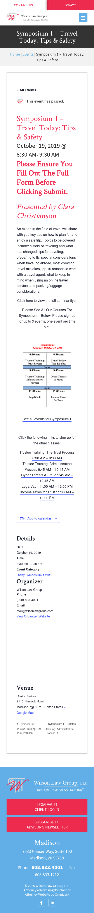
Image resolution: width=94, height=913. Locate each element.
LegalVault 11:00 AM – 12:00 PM (47, 486)
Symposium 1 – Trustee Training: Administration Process (61, 728)
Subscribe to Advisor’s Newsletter (47, 824)
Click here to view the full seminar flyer (47, 300)
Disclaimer (63, 890)
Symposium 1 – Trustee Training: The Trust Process (29, 728)
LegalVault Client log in (47, 807)
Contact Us (23, 5)
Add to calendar (39, 518)
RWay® (70, 5)
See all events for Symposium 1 (47, 418)
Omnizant (62, 894)
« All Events (26, 89)
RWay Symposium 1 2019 (34, 575)
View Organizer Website (33, 616)
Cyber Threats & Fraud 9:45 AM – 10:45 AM (47, 477)
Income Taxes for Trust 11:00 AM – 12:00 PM (47, 494)
